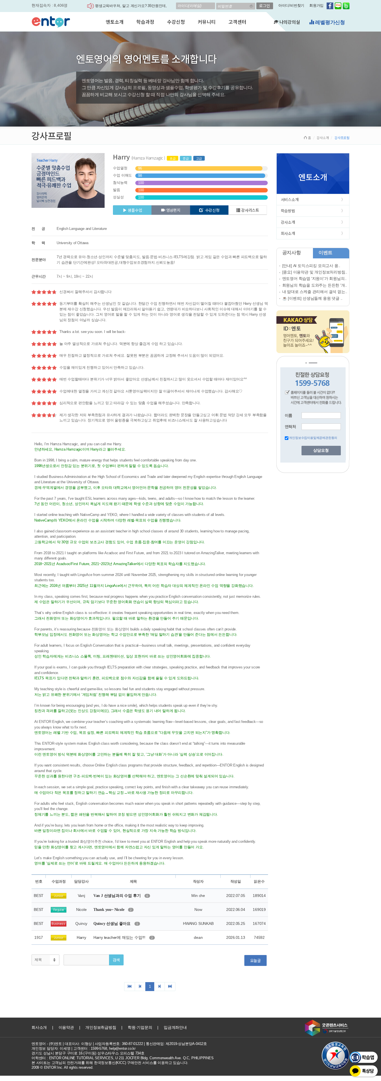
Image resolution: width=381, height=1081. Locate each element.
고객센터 (237, 21)
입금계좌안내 (175, 1027)
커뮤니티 (206, 21)
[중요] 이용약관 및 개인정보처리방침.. (315, 272)
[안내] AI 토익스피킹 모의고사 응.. (311, 265)
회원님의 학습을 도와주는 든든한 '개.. (314, 285)
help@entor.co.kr (122, 1048)
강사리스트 (250, 210)
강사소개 (323, 137)
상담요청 (321, 450)
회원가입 (316, 5)
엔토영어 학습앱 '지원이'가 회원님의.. (314, 278)
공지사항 (291, 252)
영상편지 (173, 210)
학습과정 (145, 21)
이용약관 (66, 1027)
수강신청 (176, 21)
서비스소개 (290, 199)
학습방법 (288, 210)
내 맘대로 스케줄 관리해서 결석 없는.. (315, 291)
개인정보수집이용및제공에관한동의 (313, 437)
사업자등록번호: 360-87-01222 (119, 1044)
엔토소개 (114, 21)
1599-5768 (99, 1048)
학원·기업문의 (140, 1027)
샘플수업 (135, 210)
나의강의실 (289, 21)
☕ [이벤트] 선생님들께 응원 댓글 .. (312, 298)
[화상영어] (50, 21)
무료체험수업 (329, 22)
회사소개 (288, 233)
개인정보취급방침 (100, 1027)
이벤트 (325, 252)
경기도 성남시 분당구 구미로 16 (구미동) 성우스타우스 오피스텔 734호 (88, 1053)
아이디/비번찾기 (291, 5)
